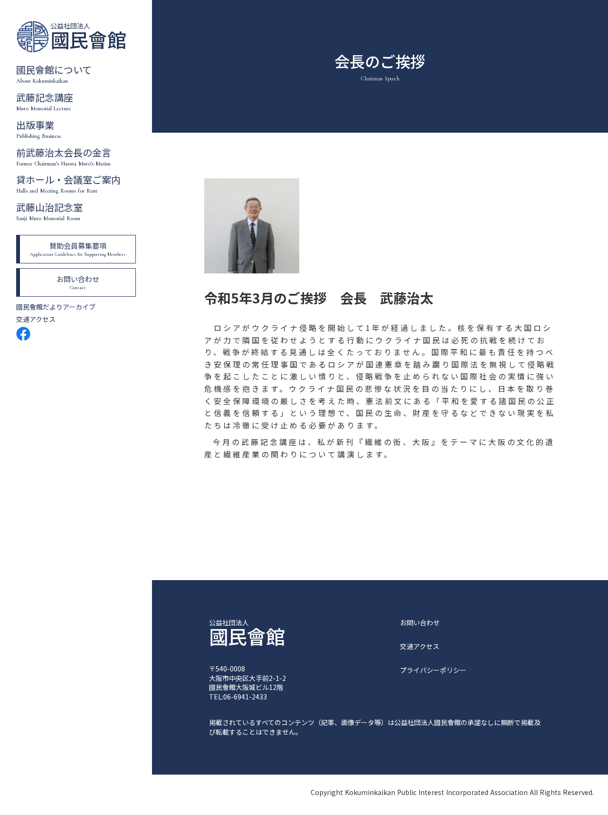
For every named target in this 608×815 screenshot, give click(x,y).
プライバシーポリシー (433, 670)
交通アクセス (36, 319)
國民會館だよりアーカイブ (55, 306)
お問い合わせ (420, 622)
